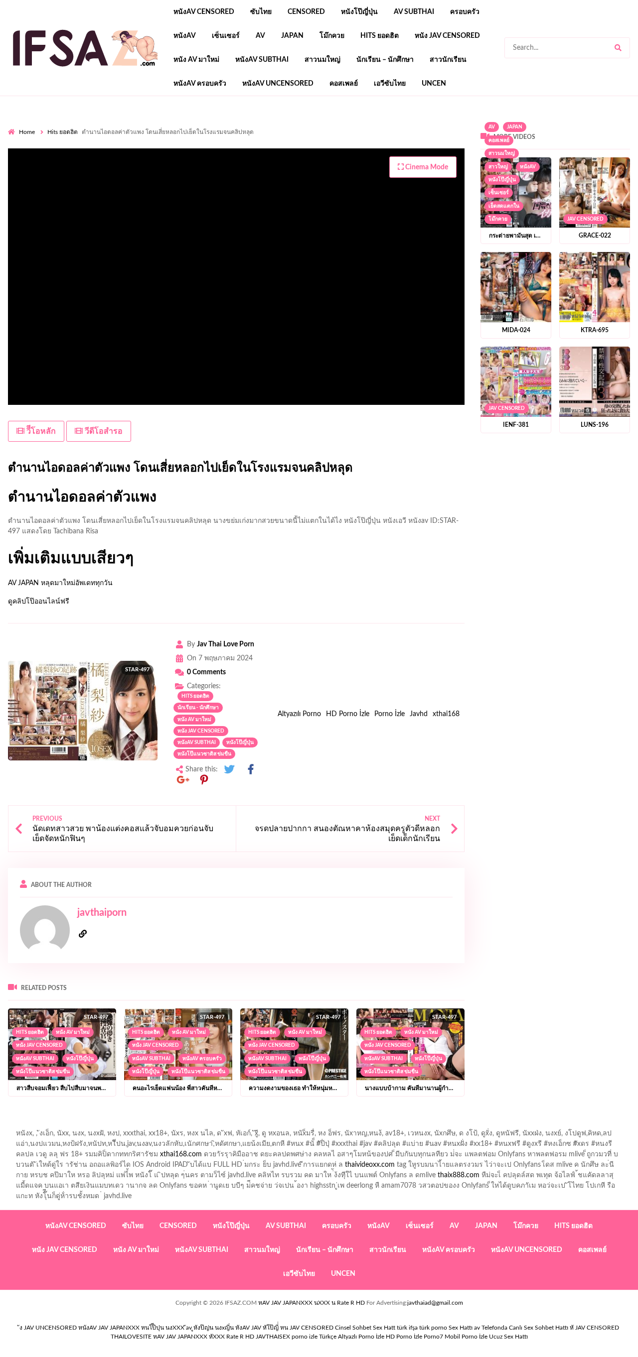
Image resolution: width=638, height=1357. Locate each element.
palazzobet (304, 145)
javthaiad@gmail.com (435, 1303)
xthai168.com (181, 1154)
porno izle (43, 125)
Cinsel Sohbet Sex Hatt (365, 1328)
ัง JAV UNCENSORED (48, 1328)
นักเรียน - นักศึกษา (198, 707)
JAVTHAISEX (273, 1337)
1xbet (74, 177)
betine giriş (385, 135)
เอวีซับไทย (390, 83)
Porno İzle (389, 714)
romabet (420, 177)
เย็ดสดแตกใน (503, 206)
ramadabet (135, 156)
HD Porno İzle (347, 714)
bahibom (346, 135)
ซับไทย (261, 11)
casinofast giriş (376, 177)
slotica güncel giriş (273, 125)
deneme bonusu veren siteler (204, 156)
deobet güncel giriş (78, 145)
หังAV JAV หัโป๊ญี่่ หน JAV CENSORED (284, 1328)
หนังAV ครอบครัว (199, 83)
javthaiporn (102, 913)
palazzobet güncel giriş (416, 125)
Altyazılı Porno (299, 714)
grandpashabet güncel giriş (102, 135)
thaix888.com (458, 1175)
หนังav (184, 35)
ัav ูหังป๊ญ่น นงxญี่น (210, 1328)
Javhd (419, 714)
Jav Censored (585, 219)
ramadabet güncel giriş (493, 125)
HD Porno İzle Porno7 (414, 1337)
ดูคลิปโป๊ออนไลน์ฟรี (38, 601)
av (260, 35)
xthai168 (446, 714)
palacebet (569, 135)
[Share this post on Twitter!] (229, 769)
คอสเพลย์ (343, 83)
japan (292, 35)
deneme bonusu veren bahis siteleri (317, 166)
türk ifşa (407, 1328)
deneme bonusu (77, 166)
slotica (444, 145)
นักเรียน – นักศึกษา (385, 59)
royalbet (267, 145)
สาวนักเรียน (448, 59)
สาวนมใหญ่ (322, 59)
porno (17, 125)
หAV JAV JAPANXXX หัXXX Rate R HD (203, 1337)
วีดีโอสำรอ (103, 431)
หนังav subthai (262, 59)
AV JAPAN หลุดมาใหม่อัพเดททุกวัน (60, 583)
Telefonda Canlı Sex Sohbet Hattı (524, 1328)
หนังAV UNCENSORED (278, 83)
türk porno (433, 1328)
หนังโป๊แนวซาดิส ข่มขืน (204, 753)
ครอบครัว (464, 11)
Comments (206, 672)
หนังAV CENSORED (203, 11)
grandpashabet (30, 135)
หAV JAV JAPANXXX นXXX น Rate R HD (311, 1303)
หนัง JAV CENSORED (447, 35)
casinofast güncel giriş (203, 125)
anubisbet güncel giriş (568, 125)
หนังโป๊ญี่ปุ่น (359, 11)
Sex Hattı (461, 1328)
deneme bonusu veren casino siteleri (311, 156)
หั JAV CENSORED (594, 1328)
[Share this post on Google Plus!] (183, 780)
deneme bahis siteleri (407, 156)
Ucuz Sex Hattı (508, 1337)
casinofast (310, 135)
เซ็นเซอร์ (226, 35)
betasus (148, 177)
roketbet (454, 177)
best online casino (485, 166)
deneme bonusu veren (213, 145)
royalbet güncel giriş (132, 125)
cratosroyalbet (286, 177)
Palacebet (272, 135)
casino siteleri (467, 156)
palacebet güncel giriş (341, 125)
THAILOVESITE (131, 1337)
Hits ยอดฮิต (379, 35)
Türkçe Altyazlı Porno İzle (351, 1337)
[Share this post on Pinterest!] (204, 780)
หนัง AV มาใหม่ (196, 59)
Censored (306, 11)
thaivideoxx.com (370, 1164)
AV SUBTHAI (414, 11)
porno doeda (80, 125)
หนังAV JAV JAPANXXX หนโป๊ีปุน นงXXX (131, 1328)
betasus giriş (109, 177)
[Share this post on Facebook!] (251, 769)
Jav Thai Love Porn (225, 644)
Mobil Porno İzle (466, 1337)
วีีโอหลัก (40, 431)
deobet (415, 145)
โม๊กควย (331, 35)
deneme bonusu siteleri (530, 156)
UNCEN (434, 83)
